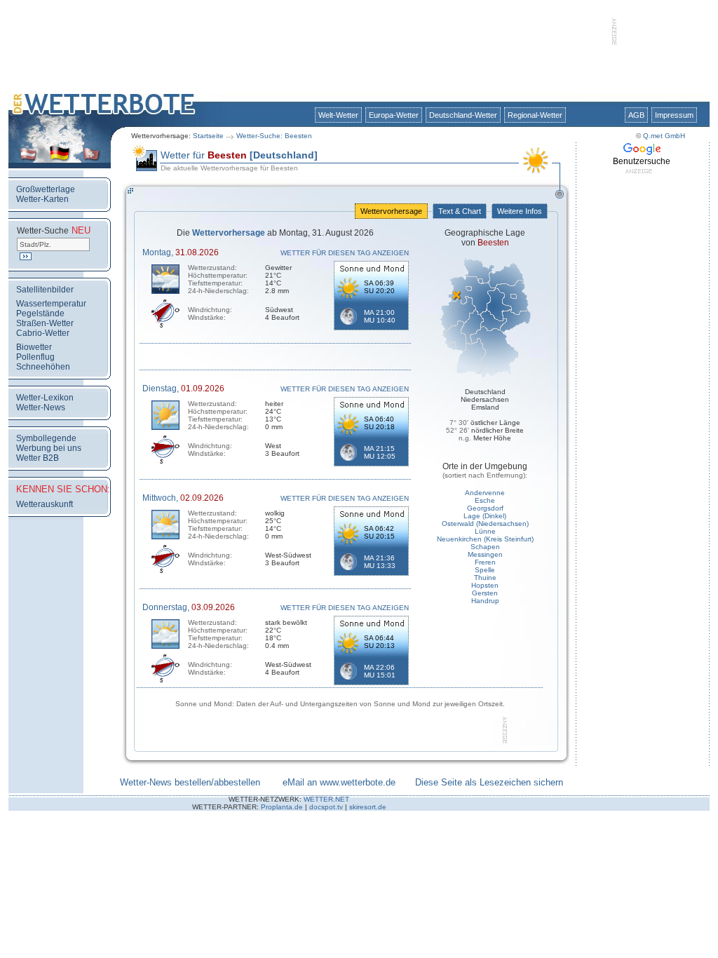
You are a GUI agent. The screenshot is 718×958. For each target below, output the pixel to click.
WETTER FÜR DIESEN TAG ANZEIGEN (344, 253)
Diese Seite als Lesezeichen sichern (489, 782)
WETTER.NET (326, 799)
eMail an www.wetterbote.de (339, 782)
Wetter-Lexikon (45, 398)
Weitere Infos (519, 211)
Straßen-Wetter (45, 323)
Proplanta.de (282, 807)
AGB (636, 115)
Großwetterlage (45, 189)
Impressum (674, 115)
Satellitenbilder (45, 290)
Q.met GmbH (664, 136)
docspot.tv (326, 807)
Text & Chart (459, 211)
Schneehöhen (43, 367)
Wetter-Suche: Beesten (274, 136)
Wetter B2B (37, 458)
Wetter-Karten (42, 199)
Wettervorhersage (391, 211)
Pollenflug (35, 357)
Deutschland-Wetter (463, 115)
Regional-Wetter (535, 115)
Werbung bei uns (48, 448)
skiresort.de (367, 807)
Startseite (208, 136)
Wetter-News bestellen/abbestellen (190, 782)
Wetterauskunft (44, 504)
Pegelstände (40, 313)
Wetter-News (40, 407)
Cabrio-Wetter (42, 333)
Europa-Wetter (394, 115)
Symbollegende (46, 438)
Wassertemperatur (51, 304)
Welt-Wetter (338, 115)
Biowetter (34, 347)
